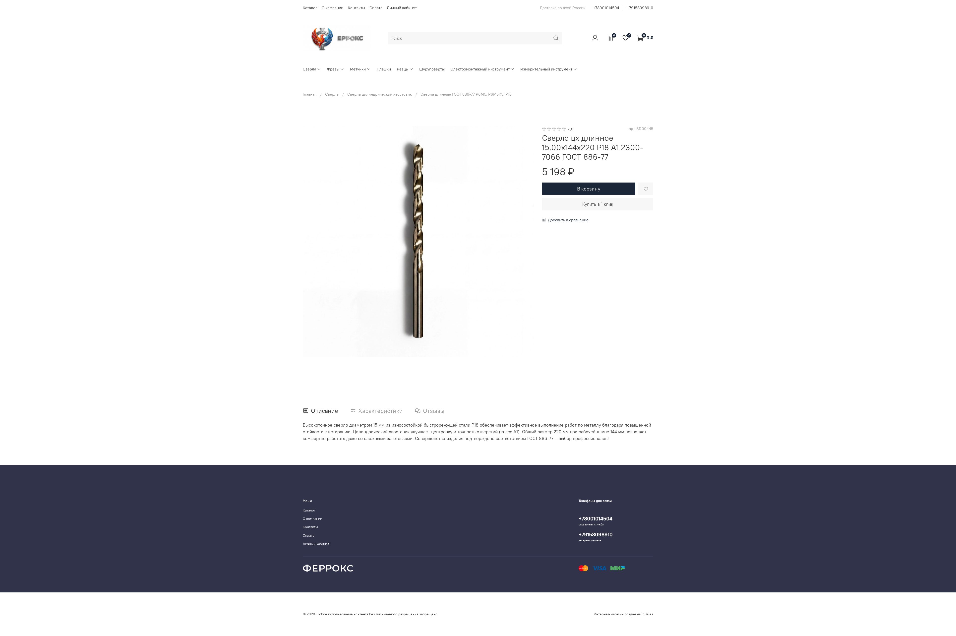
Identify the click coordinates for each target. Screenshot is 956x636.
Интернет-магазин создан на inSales (623, 614)
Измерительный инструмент (546, 68)
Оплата (375, 7)
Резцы (403, 68)
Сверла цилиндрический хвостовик (379, 94)
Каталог (310, 7)
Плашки (384, 68)
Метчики (358, 68)
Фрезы (333, 68)
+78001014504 (606, 7)
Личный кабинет (402, 7)
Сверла (309, 68)
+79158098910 (640, 7)
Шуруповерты (432, 68)
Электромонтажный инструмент (480, 68)
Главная (309, 94)
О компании (332, 7)
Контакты (356, 7)
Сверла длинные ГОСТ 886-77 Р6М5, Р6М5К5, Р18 (466, 94)
